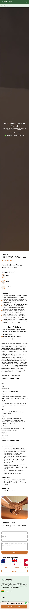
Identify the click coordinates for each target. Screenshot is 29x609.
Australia (16, 567)
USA (6, 567)
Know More (14, 571)
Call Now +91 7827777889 (14, 606)
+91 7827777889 (8, 260)
